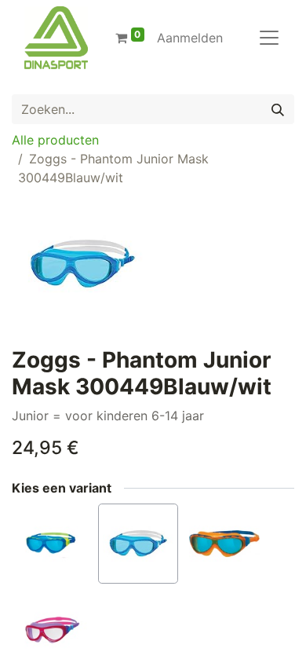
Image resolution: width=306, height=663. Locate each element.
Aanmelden (190, 38)
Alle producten (55, 140)
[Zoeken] (277, 109)
